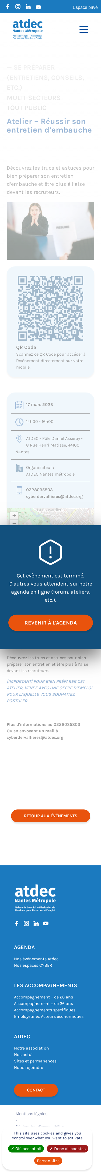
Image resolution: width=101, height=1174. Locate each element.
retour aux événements (50, 815)
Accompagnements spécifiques (44, 1009)
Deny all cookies (69, 1148)
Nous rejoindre (28, 1067)
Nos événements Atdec (36, 958)
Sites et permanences (35, 1061)
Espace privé (85, 7)
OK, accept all (27, 1148)
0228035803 (39, 489)
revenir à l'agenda (51, 622)
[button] (14, 516)
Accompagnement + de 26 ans (43, 1003)
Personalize (48, 1160)
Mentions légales (31, 1113)
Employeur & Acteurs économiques (48, 1016)
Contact (36, 1090)
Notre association (31, 1048)
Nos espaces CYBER (33, 965)
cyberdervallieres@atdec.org (54, 496)
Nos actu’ (23, 1054)
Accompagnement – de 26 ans (43, 997)
